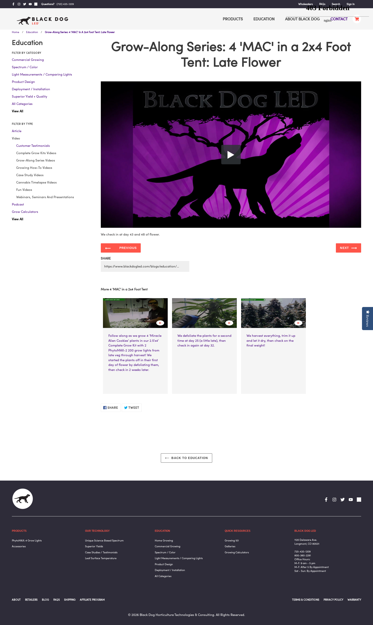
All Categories (22, 104)
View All (17, 111)
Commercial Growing (28, 60)
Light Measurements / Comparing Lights (42, 74)
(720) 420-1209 (65, 4)
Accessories (19, 546)
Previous (128, 248)
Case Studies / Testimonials (101, 552)
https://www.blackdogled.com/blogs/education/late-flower (146, 266)
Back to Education (189, 458)
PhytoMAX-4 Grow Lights (27, 540)
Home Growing (164, 540)
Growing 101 (232, 540)
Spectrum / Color (25, 67)
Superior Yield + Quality (29, 96)
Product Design (23, 82)
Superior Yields (94, 546)
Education (32, 32)
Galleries (230, 546)
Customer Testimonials (33, 146)
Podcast (18, 204)
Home (15, 32)
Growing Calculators (237, 552)
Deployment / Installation (31, 89)
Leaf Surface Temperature (101, 558)
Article (16, 131)
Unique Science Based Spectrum (104, 540)
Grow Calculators (25, 212)
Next (344, 248)
